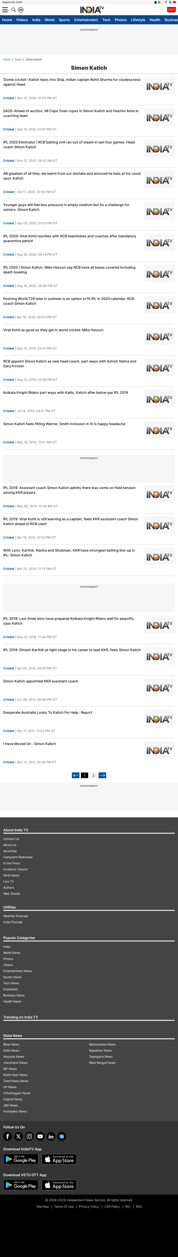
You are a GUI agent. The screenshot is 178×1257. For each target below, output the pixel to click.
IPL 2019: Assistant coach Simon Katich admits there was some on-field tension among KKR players (69, 490)
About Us (9, 845)
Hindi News (11, 875)
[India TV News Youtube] (174, 2)
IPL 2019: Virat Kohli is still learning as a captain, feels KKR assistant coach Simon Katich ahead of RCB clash (70, 521)
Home (7, 20)
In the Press (11, 863)
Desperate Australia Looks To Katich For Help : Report (47, 712)
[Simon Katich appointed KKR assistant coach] (159, 687)
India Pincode (13, 922)
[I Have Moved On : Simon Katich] (159, 749)
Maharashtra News (102, 1044)
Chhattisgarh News (16, 1093)
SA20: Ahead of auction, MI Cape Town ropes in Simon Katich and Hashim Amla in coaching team (71, 113)
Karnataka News (15, 1111)
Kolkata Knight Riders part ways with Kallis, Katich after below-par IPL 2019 (65, 392)
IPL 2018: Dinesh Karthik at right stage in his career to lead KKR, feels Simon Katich (72, 650)
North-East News (15, 1075)
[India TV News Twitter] (170, 2)
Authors (8, 887)
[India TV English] (92, 10)
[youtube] (40, 1136)
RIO (127, 1206)
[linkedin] (51, 1136)
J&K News (10, 1105)
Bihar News (11, 1044)
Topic (18, 59)
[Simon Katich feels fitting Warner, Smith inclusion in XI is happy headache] (159, 430)
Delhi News (11, 1050)
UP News (9, 1087)
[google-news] (62, 1136)
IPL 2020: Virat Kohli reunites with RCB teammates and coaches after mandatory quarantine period (69, 238)
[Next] (102, 775)
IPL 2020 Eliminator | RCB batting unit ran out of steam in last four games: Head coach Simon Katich (69, 144)
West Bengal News (102, 1062)
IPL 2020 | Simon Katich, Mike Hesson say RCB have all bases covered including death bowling (69, 269)
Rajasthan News (100, 1050)
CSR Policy (112, 1206)
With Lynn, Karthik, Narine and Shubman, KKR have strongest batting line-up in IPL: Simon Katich (69, 552)
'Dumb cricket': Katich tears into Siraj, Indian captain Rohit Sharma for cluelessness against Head (72, 81)
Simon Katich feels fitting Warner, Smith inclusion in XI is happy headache (64, 424)
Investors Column (15, 869)
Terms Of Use (64, 1206)
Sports (64, 20)
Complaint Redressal (17, 857)
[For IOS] (59, 1185)
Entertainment (86, 20)
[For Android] (20, 1185)
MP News (10, 1069)
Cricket (8, 98)
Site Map (42, 1206)
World (49, 20)
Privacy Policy (89, 1206)
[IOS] (155, 2)
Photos (121, 20)
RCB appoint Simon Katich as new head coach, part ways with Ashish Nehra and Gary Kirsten (69, 363)
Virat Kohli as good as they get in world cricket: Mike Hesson (53, 330)
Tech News (11, 983)
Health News (12, 1001)
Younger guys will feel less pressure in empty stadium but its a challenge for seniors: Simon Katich (66, 207)
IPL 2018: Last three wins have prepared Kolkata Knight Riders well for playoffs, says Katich (69, 620)
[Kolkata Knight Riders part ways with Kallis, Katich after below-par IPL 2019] (159, 398)
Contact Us (11, 839)
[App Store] (59, 1159)
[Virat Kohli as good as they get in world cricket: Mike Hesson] (159, 336)
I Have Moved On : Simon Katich (29, 744)
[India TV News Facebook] (166, 2)
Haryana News (13, 1056)
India (36, 20)
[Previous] (75, 775)
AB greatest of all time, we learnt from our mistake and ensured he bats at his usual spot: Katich (72, 175)
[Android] (159, 2)
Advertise (10, 851)
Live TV (8, 881)
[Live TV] (171, 10)
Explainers (10, 989)
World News (11, 952)
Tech (106, 20)
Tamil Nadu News (15, 1081)
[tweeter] (18, 1136)
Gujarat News (12, 1099)
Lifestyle (138, 20)
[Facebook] (7, 1136)
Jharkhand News (15, 1062)
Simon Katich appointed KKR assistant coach (40, 681)
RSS (139, 1206)
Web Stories (11, 893)
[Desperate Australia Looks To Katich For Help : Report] (159, 718)
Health (155, 20)
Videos (22, 20)
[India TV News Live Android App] (20, 1159)
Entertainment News (17, 971)
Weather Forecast (15, 916)
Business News (14, 995)
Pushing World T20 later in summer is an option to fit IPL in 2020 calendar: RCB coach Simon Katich (68, 301)
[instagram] (29, 1136)
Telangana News (101, 1056)
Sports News (12, 977)
